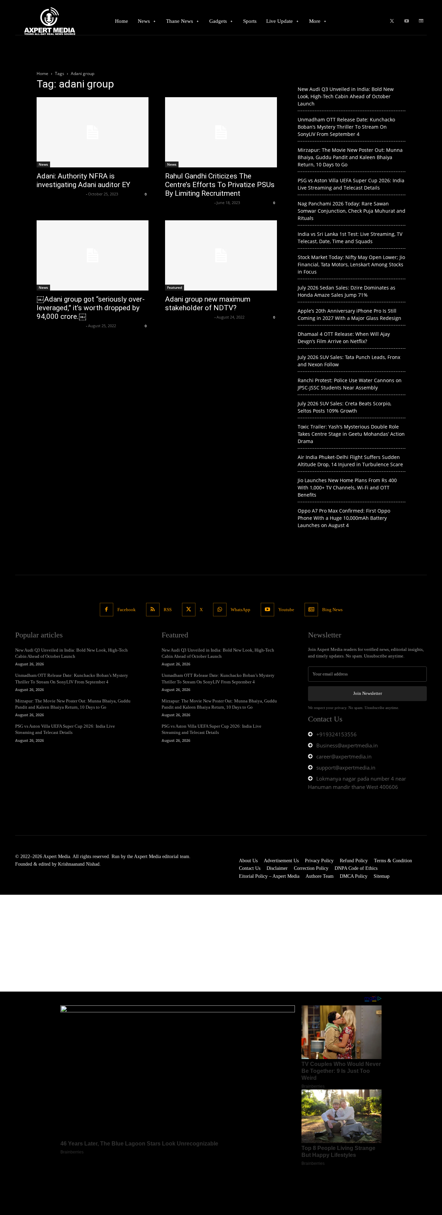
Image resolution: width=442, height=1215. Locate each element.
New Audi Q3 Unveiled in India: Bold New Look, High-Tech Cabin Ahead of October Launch (346, 96)
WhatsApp (240, 609)
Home (42, 73)
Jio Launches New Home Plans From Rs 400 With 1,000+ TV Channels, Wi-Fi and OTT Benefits (347, 487)
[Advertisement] (207, 943)
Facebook (126, 609)
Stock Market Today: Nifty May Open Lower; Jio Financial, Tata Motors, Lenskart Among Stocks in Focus (351, 264)
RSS (168, 609)
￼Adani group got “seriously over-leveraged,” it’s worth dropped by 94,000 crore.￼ (91, 308)
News (43, 164)
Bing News (332, 609)
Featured (174, 287)
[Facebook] (106, 609)
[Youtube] (406, 21)
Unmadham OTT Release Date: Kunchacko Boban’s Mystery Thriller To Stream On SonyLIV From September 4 (346, 126)
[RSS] (153, 609)
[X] (391, 21)
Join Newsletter (367, 693)
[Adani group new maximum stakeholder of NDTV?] (221, 255)
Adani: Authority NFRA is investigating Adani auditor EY (83, 180)
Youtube (286, 609)
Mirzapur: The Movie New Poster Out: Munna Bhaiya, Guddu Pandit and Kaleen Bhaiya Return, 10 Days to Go (350, 157)
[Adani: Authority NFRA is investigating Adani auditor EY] (92, 132)
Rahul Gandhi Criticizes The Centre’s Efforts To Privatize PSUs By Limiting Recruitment (220, 184)
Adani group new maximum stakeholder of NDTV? (207, 303)
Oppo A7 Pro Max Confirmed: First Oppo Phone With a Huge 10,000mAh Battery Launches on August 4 (344, 517)
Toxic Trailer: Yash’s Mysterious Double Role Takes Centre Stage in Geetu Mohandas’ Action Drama (351, 433)
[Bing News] (421, 21)
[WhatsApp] (220, 609)
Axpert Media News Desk (60, 193)
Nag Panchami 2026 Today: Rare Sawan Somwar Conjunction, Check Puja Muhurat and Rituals (351, 210)
